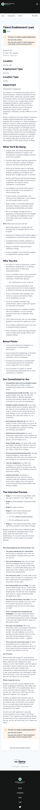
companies (11, 16)
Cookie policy (24, 766)
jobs (2, 16)
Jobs (20, 802)
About (20, 788)
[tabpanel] (20, 408)
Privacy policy (15, 766)
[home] (17, 4)
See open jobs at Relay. (15, 39)
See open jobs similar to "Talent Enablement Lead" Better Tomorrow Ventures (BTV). (21, 43)
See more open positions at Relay (20, 747)
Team (20, 797)
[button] (37, 4)
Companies (20, 792)
